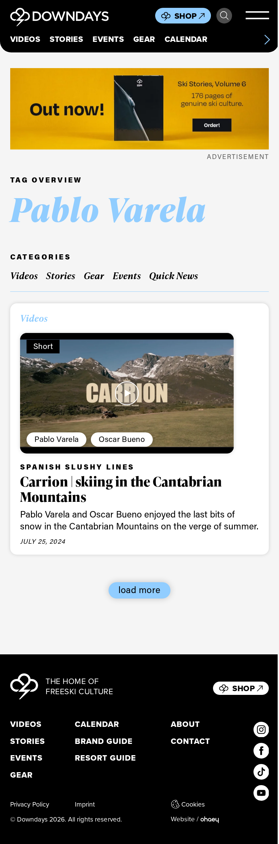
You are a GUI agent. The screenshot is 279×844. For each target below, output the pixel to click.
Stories (66, 39)
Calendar (186, 39)
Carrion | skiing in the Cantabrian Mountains (121, 489)
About (185, 724)
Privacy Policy (29, 804)
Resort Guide (105, 758)
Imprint (85, 804)
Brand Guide (104, 741)
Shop (186, 16)
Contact (190, 741)
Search (224, 15)
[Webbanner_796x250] (139, 108)
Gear (144, 39)
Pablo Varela (56, 439)
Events (108, 39)
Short (43, 346)
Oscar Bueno (122, 439)
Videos (25, 39)
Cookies (193, 804)
